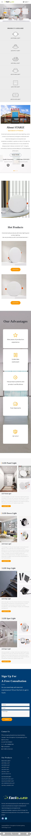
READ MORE (15, 155)
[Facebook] (3, 818)
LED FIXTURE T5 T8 (6, 773)
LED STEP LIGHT (5, 769)
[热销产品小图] (14, 253)
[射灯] (15, 47)
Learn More (6, 506)
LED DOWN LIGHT (6, 765)
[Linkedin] (6, 818)
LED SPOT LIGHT (5, 767)
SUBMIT (7, 719)
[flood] (15, 95)
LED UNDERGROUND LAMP (8, 783)
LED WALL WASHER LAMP (8, 785)
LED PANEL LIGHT (6, 763)
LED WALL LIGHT (5, 771)
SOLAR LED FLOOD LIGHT (7, 778)
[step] (15, 83)
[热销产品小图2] (14, 286)
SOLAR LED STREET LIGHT (8, 781)
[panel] (15, 34)
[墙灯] (15, 59)
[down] (15, 70)
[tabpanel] (8, 163)
